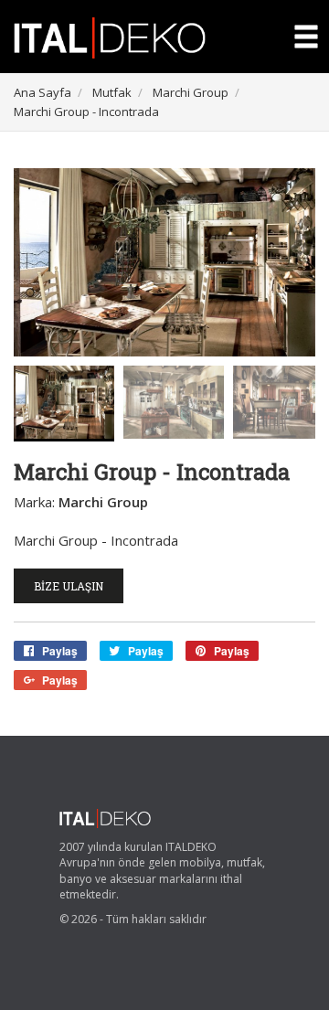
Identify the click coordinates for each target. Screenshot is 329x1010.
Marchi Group (190, 92)
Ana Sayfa (42, 92)
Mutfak (112, 92)
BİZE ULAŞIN (68, 586)
